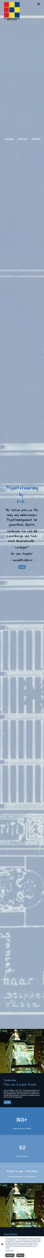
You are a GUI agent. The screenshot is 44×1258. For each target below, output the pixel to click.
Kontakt (22, 567)
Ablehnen (20, 1255)
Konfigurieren (9, 1250)
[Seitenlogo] (12, 11)
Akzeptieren (10, 1255)
